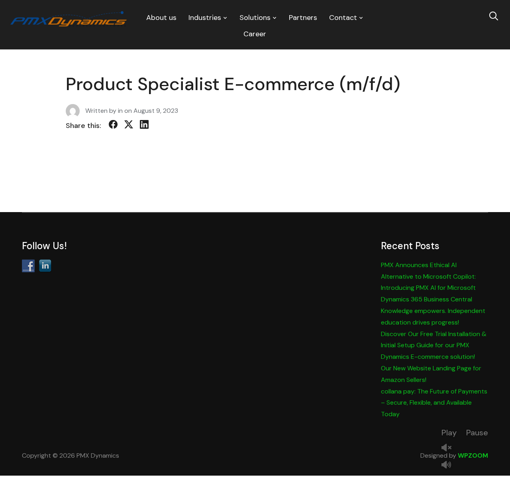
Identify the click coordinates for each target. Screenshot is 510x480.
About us (161, 17)
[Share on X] (128, 126)
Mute (449, 465)
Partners (303, 17)
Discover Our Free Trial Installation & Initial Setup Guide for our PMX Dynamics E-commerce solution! (433, 345)
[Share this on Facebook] (113, 126)
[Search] (494, 15)
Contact (343, 17)
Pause (477, 432)
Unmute (449, 448)
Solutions (255, 17)
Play (449, 432)
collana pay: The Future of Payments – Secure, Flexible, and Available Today (434, 403)
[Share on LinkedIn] (144, 126)
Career (254, 34)
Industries (204, 17)
